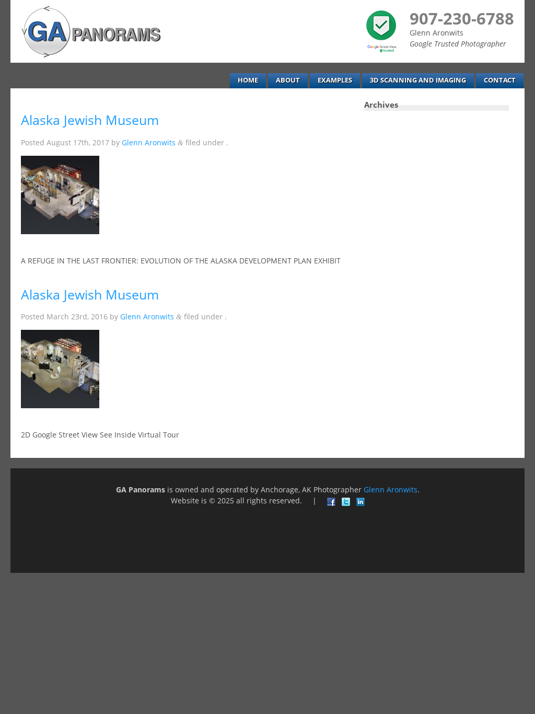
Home (248, 80)
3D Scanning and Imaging (418, 80)
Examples (335, 80)
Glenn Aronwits (149, 142)
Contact (500, 80)
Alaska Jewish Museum (90, 120)
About (288, 80)
